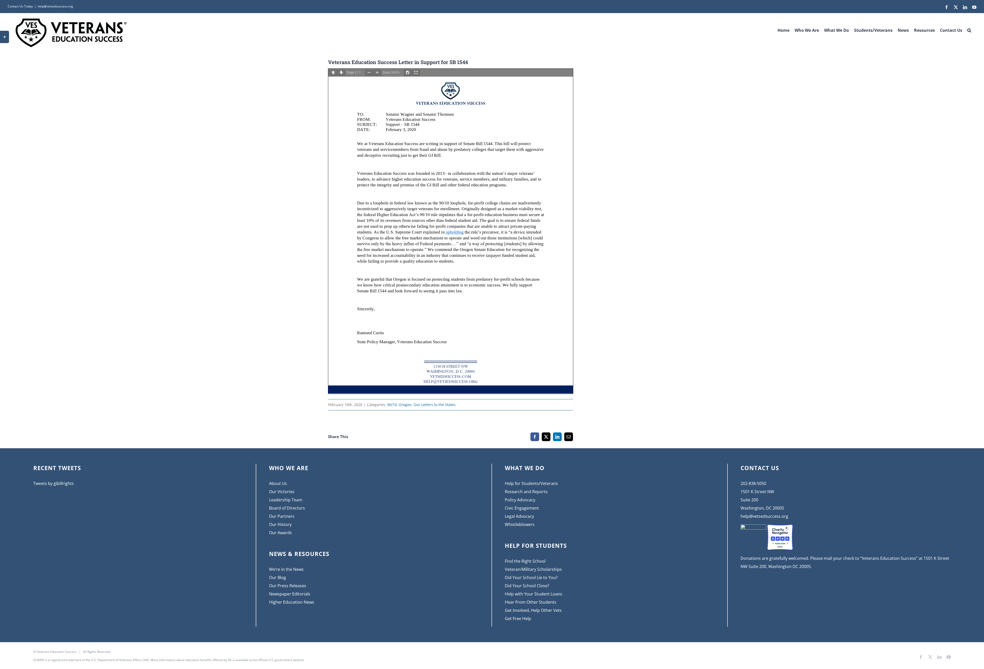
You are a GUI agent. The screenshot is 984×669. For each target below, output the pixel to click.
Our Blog (277, 577)
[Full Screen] (416, 73)
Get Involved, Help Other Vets (533, 610)
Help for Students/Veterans (531, 483)
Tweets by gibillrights (53, 483)
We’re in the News (286, 569)
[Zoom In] (377, 73)
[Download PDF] (408, 73)
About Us (278, 483)
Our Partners (281, 516)
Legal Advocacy (519, 516)
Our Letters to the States (435, 404)
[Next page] (341, 73)
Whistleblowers (520, 524)
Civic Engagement (522, 508)
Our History (280, 524)
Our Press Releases (287, 586)
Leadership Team (285, 500)
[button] (969, 28)
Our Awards (280, 532)
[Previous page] (333, 73)
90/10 (392, 404)
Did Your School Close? (527, 586)
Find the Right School (525, 561)
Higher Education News (291, 602)
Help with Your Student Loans (533, 594)
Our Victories (281, 491)
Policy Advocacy (520, 500)
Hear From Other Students (530, 602)
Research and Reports (526, 491)
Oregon (405, 404)
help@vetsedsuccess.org (55, 6)
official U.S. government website (281, 660)
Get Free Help (518, 618)
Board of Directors (287, 508)
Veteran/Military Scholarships (533, 569)
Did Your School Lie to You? (531, 577)
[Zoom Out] (369, 73)
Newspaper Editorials (289, 594)
